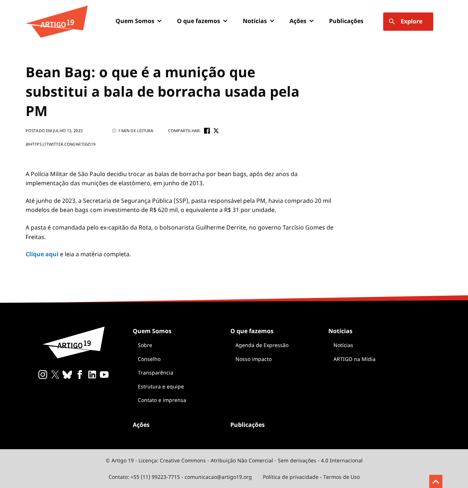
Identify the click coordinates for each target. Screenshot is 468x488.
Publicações (346, 21)
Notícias (343, 345)
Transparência (155, 372)
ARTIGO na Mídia (354, 358)
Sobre (145, 345)
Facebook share (207, 131)
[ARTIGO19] (57, 21)
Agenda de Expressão (261, 345)
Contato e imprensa (162, 399)
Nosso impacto (253, 358)
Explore (411, 21)
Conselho (149, 358)
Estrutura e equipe (161, 386)
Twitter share (216, 131)
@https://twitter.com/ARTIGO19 (60, 144)
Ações (298, 21)
